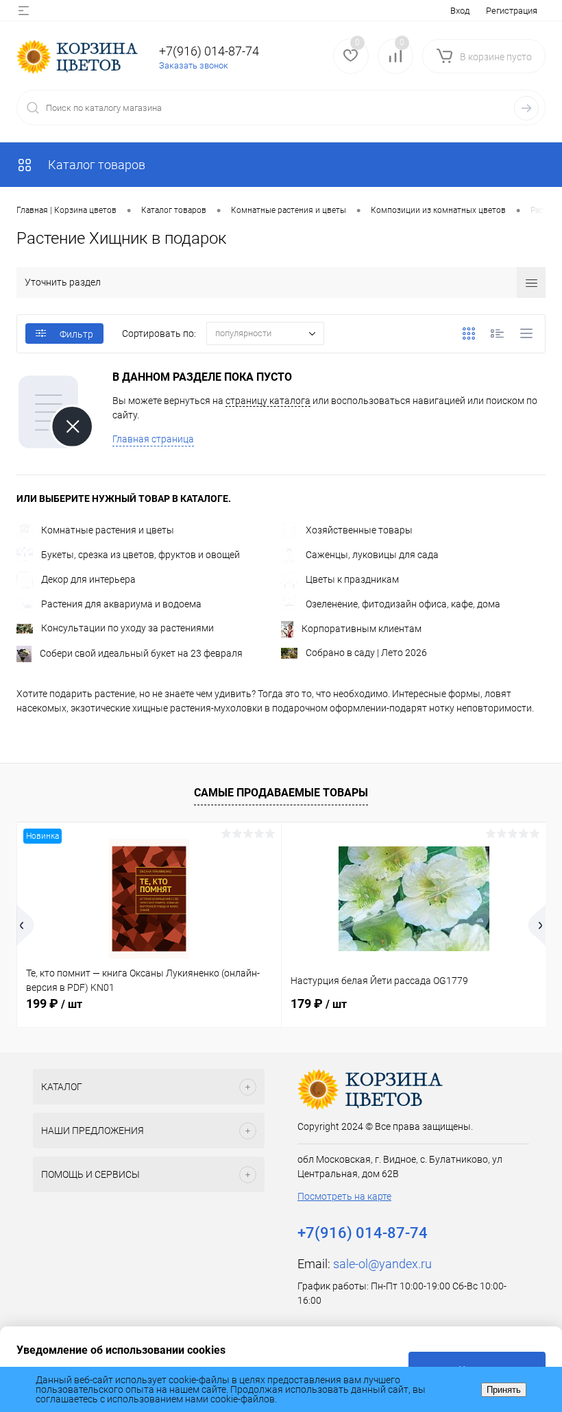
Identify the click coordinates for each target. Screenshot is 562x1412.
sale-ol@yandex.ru (382, 1264)
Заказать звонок (193, 65)
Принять (504, 1390)
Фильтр (76, 334)
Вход (459, 10)
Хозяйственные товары (359, 530)
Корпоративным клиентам (362, 628)
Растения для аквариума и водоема (121, 603)
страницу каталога (267, 400)
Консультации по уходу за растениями (127, 627)
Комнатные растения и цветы (107, 530)
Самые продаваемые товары (281, 792)
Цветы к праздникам (352, 579)
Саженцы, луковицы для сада (372, 554)
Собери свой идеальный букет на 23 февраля (141, 653)
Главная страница (153, 438)
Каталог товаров (95, 164)
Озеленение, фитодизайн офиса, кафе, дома (403, 603)
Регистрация (511, 10)
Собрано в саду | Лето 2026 (366, 652)
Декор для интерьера (88, 579)
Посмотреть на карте (344, 1196)
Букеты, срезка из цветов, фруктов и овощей (140, 554)
